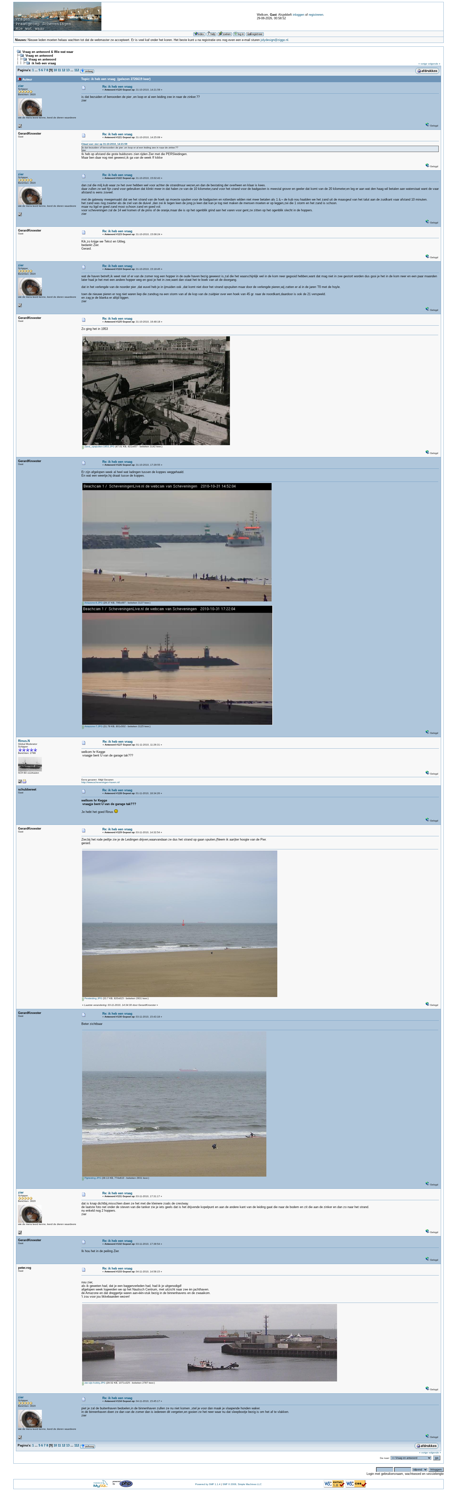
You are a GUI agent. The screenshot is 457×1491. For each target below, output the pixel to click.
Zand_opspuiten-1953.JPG (99, 446)
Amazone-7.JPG (93, 726)
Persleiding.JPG (93, 998)
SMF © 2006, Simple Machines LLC (242, 1484)
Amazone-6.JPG (93, 602)
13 (68, 70)
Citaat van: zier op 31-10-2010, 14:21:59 (104, 144)
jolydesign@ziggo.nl (274, 40)
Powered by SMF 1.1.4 (207, 1484)
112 (76, 70)
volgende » (434, 63)
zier (21, 86)
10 (55, 70)
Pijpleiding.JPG (92, 1178)
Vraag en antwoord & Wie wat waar (47, 52)
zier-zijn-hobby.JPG (94, 1382)
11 (59, 70)
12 (63, 70)
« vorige (422, 63)
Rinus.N (24, 741)
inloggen (298, 14)
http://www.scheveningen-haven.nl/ (100, 782)
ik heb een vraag (44, 63)
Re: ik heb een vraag (117, 86)
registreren (316, 14)
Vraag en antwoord (39, 55)
